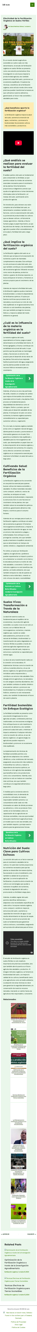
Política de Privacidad (18, 1322)
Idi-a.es (6, 5)
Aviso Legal (18, 1325)
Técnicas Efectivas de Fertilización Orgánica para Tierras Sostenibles (17, 1288)
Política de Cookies (18, 1327)
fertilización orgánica (11, 1272)
